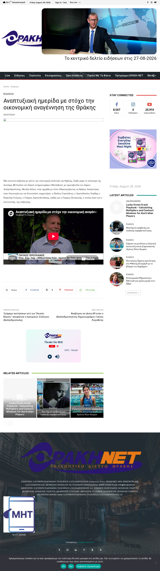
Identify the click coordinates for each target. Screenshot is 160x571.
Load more (132, 292)
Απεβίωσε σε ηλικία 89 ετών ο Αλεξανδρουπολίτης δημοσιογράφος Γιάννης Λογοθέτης (79, 317)
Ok (63, 566)
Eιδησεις (15, 86)
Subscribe (150, 103)
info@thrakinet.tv (86, 542)
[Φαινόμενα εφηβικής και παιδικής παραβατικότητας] (53, 398)
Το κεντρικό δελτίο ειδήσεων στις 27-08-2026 (111, 58)
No (71, 566)
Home (6, 86)
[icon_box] (75, 3)
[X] (101, 550)
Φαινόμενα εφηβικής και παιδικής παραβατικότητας (53, 413)
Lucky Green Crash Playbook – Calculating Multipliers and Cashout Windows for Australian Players (20, 409)
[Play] (49, 356)
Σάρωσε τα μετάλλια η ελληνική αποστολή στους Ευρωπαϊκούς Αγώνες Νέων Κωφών (87, 411)
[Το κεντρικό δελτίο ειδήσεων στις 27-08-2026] (99, 31)
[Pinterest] (84, 550)
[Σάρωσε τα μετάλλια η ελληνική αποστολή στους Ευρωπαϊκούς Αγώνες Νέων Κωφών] (86, 398)
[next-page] (10, 423)
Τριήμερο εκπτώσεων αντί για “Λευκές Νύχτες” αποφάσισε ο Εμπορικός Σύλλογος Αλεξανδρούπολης (26, 317)
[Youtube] (155, 2)
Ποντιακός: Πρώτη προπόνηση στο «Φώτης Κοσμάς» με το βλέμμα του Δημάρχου (140, 263)
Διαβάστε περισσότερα (88, 566)
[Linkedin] (76, 550)
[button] (153, 75)
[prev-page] (5, 423)
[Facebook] (148, 2)
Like (117, 103)
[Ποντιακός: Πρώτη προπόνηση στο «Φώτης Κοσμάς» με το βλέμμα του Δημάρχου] (117, 262)
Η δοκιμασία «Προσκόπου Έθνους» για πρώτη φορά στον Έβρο (140, 281)
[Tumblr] (92, 550)
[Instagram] (151, 2)
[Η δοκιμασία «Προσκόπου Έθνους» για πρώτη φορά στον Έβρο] (117, 279)
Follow (133, 103)
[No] (156, 562)
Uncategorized (19, 400)
